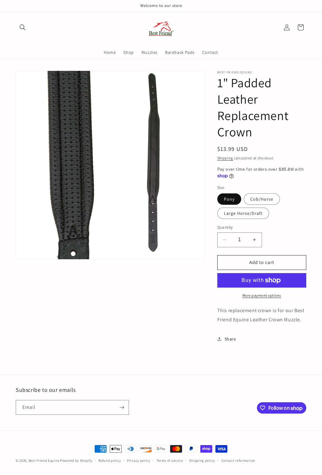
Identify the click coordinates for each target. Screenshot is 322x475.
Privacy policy (138, 460)
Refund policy (109, 460)
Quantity (225, 227)
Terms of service (170, 460)
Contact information (238, 460)
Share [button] (230, 339)
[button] (23, 27)
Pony (229, 199)
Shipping (225, 158)
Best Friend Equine (44, 460)
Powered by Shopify (76, 460)
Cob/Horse (261, 199)
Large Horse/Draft (243, 213)
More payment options (261, 295)
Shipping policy (202, 460)
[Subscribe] (122, 407)
